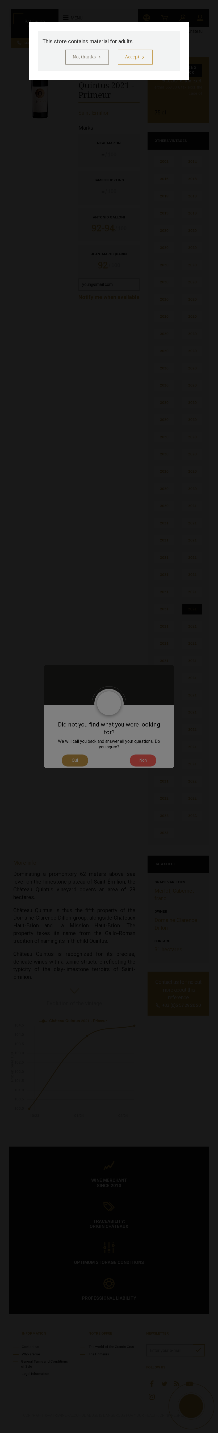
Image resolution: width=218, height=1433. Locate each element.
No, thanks (84, 56)
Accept (132, 56)
